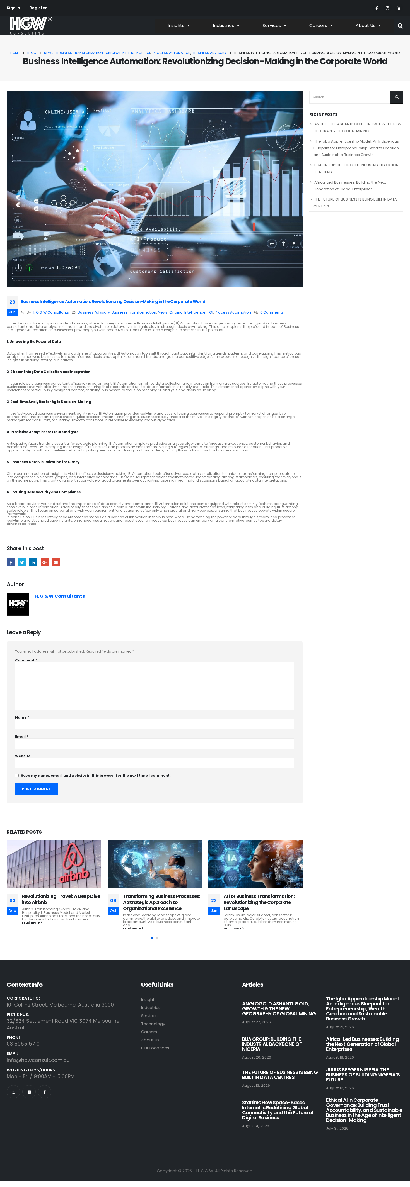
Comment (26, 660)
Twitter (22, 562)
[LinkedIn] (398, 8)
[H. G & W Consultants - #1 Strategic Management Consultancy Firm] (31, 25)
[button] (152, 938)
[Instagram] (387, 8)
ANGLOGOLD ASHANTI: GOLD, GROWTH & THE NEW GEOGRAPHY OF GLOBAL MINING (279, 1008)
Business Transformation (134, 312)
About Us (365, 25)
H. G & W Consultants (50, 312)
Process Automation (233, 312)
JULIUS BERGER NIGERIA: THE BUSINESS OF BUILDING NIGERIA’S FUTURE (363, 1074)
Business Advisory (94, 312)
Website (22, 756)
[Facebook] (376, 8)
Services (271, 25)
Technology (153, 1024)
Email (56, 562)
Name (22, 717)
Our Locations (155, 1048)
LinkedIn (33, 562)
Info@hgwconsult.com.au (38, 1060)
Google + (45, 562)
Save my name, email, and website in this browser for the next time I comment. (96, 775)
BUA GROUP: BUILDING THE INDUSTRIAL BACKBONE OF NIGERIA (272, 1043)
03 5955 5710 (23, 1043)
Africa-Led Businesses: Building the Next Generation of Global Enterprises (362, 1043)
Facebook (11, 562)
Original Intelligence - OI (191, 312)
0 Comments (272, 312)
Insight (148, 999)
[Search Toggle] (400, 26)
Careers (318, 25)
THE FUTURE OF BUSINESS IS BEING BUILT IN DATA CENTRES (280, 1075)
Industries (223, 25)
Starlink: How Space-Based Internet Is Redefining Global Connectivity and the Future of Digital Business (278, 1110)
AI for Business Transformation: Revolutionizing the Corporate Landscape (158, 902)
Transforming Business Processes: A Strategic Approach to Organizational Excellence (61, 902)
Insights (176, 25)
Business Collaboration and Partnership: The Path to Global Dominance (259, 902)
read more (31, 928)
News (163, 312)
